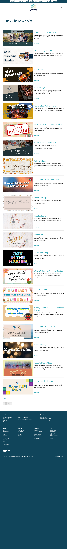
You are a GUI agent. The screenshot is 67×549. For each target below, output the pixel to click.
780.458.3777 (25, 417)
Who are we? (6, 431)
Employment (41, 1)
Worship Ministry (38, 434)
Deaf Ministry (37, 435)
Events (4, 433)
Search (12, 1)
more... (35, 439)
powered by (59, 457)
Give (16, 1)
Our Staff (20, 431)
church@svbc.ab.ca (27, 419)
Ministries (5, 437)
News (30, 1)
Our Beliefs (20, 434)
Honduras (52, 434)
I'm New (20, 433)
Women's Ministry (38, 437)
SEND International (54, 435)
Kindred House (53, 430)
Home (4, 430)
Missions (52, 428)
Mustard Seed (53, 431)
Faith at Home (53, 438)
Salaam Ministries (54, 437)
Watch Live (5, 439)
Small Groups (6, 438)
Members (48, 1)
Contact (35, 1)
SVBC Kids (21, 1)
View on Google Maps (8, 421)
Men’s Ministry (37, 438)
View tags (6, 398)
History (20, 435)
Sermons (5, 435)
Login (32, 456)
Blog (4, 434)
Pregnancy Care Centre (55, 433)
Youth (26, 1)
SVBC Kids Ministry (38, 431)
